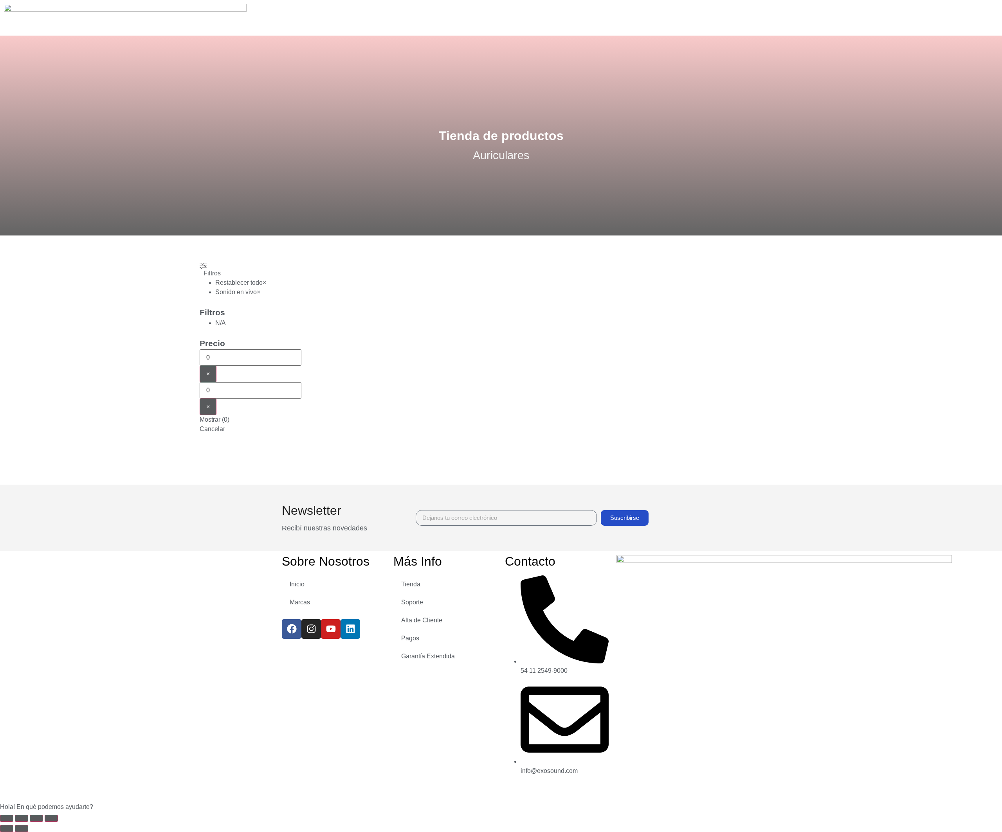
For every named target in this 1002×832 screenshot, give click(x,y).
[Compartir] (36, 818)
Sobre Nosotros (325, 561)
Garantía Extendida (428, 656)
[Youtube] (331, 629)
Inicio (297, 584)
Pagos (410, 638)
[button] (501, 807)
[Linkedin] (350, 629)
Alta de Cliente (421, 620)
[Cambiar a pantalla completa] (21, 818)
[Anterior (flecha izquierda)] (6, 828)
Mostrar (214, 419)
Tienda (410, 584)
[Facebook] (291, 629)
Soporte (412, 602)
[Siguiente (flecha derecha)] (21, 828)
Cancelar (212, 429)
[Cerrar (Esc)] (51, 818)
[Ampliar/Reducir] (6, 818)
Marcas (300, 602)
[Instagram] (311, 629)
